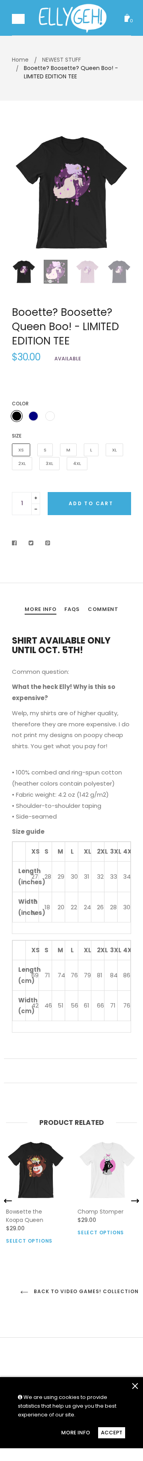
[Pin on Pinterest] (47, 543)
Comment (103, 609)
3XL (49, 463)
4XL (77, 463)
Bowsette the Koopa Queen (24, 1216)
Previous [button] (24, 192)
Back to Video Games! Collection (81, 1291)
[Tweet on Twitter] (31, 543)
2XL (22, 463)
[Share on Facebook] (16, 543)
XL (114, 450)
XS (21, 450)
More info (40, 609)
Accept (111, 1432)
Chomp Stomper (100, 1212)
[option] (71, 192)
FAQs (72, 609)
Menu (18, 20)
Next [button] (119, 192)
